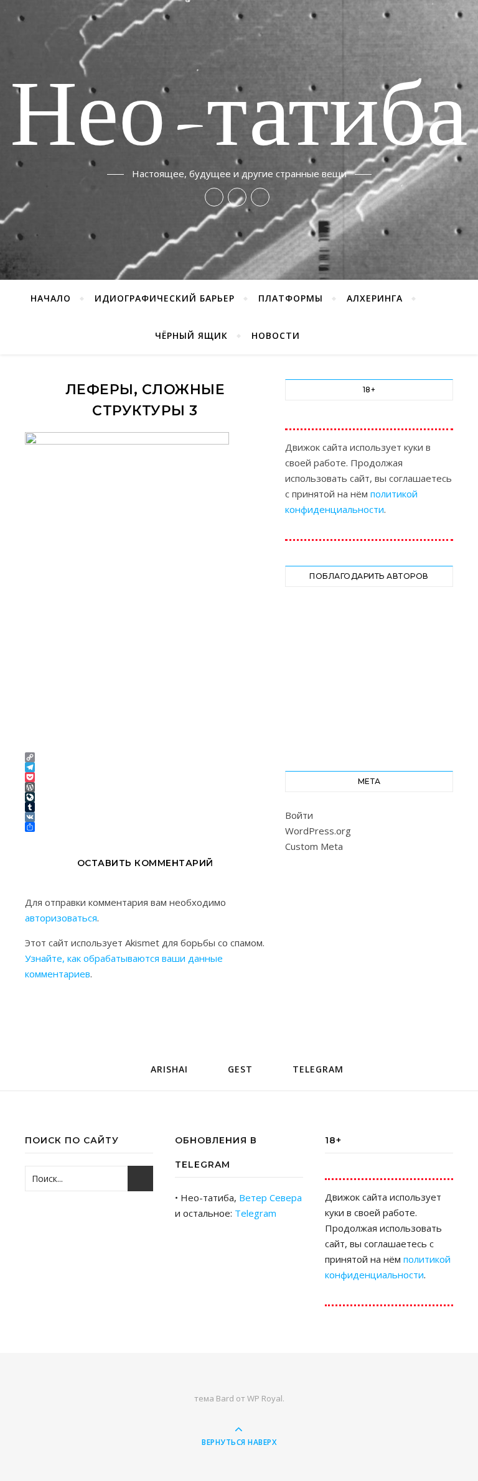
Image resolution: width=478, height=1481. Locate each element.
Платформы (290, 298)
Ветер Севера (270, 1197)
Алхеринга (375, 298)
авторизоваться (61, 917)
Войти (299, 815)
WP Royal (265, 1398)
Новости (275, 335)
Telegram (255, 1213)
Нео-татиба (239, 119)
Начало (50, 298)
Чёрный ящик (191, 335)
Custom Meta (314, 846)
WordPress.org (318, 830)
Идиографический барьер (165, 298)
